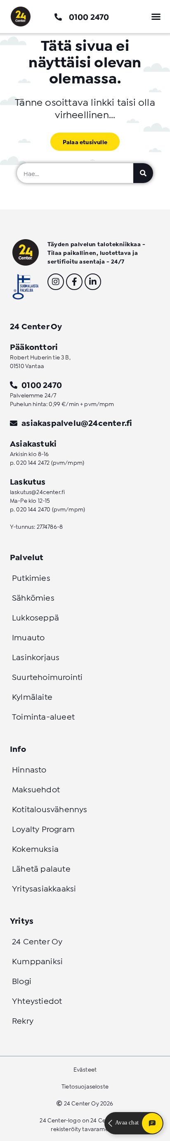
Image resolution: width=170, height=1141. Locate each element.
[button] (156, 16)
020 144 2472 (33, 462)
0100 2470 (89, 16)
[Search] (143, 173)
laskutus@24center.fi (37, 491)
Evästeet (85, 1068)
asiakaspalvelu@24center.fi (76, 422)
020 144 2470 (33, 508)
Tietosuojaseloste (85, 1085)
